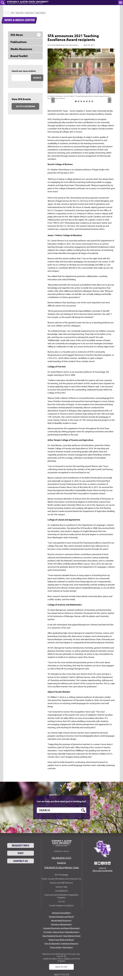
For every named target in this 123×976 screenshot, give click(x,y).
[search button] (83, 810)
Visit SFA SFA (61, 956)
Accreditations (61, 890)
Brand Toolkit (19, 56)
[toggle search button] (2, 2)
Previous (53, 100)
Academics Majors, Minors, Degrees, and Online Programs (61, 959)
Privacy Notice (56, 947)
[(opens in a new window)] (95, 863)
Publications (18, 42)
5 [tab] (87, 101)
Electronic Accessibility (61, 913)
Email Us (61, 862)
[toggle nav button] (120, 2)
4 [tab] (84, 101)
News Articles (40, 13)
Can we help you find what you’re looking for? (61, 801)
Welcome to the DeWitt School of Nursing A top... (61, 954)
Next (109, 100)
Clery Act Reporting (52, 943)
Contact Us (20, 861)
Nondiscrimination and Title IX (61, 916)
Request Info (20, 845)
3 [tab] (81, 101)
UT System (47, 932)
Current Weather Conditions (61, 905)
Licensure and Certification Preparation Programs (61, 896)
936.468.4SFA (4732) (61, 857)
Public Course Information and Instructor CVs (61, 878)
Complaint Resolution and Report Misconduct (61, 928)
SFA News (16, 35)
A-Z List (61, 901)
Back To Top (61, 966)
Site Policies (67, 947)
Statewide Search (72, 932)
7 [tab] (92, 101)
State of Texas (58, 932)
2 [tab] (78, 101)
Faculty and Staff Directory (61, 882)
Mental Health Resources (61, 920)
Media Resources (21, 49)
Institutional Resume (69, 943)
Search (37, 77)
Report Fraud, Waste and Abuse (61, 939)
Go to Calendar (25, 106)
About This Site (61, 974)
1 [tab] (76, 101)
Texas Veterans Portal (71, 936)
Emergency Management (61, 924)
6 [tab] (89, 101)
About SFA (19, 13)
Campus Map (61, 886)
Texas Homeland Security (52, 936)
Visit (21, 853)
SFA (12, 13)
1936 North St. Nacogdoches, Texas (61, 867)
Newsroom (29, 13)
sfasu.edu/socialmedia (102, 870)
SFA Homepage (61, 874)
